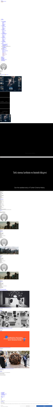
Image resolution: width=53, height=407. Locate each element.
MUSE (2, 0)
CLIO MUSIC (2, 29)
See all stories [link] (4, 290)
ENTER (2, 43)
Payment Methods (4, 47)
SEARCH (2, 57)
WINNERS (2, 19)
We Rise (1, 256)
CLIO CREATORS (3, 41)
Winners (3, 24)
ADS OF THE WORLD (3, 1)
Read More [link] (1, 310)
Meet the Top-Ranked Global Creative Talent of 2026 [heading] (5, 347)
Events (3, 23)
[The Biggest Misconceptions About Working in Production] (14, 307)
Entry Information (4, 26)
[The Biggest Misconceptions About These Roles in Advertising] (14, 327)
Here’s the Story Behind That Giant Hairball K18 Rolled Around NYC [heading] (7, 368)
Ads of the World (3, 396)
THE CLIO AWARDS (3, 21)
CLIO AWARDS (3, 392)
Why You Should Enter (4, 44)
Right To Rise (1, 231)
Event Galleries (3, 35)
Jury (2, 30)
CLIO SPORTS (2, 25)
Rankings (3, 22)
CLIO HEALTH (3, 37)
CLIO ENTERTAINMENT (4, 33)
